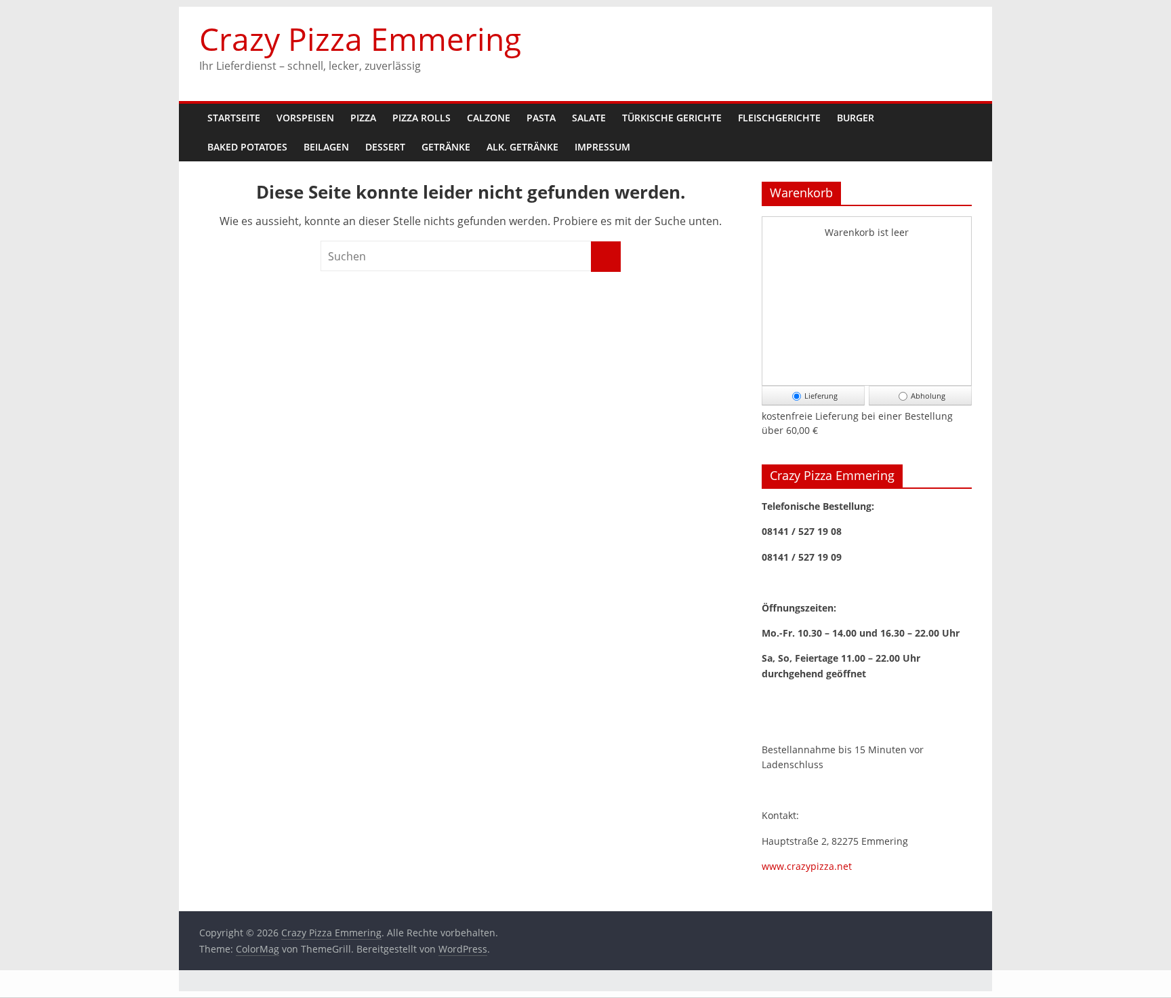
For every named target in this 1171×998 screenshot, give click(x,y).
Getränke (446, 146)
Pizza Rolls (421, 117)
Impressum (602, 146)
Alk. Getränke (522, 146)
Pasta (541, 117)
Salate (589, 117)
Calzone (488, 117)
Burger (855, 117)
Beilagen (326, 146)
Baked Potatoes (247, 146)
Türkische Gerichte (672, 117)
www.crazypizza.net (807, 866)
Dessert (385, 146)
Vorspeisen (305, 117)
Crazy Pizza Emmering (360, 39)
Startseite (233, 117)
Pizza (363, 117)
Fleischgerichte (779, 117)
